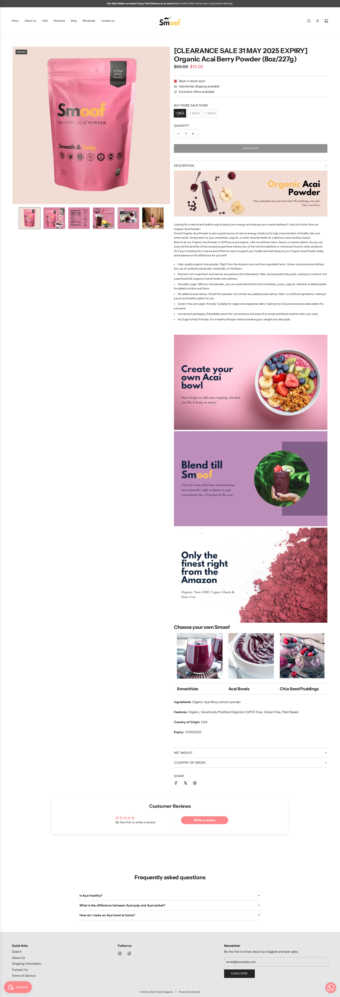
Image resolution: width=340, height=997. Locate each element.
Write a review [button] (204, 820)
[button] (16, 125)
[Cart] (326, 21)
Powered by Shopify (189, 992)
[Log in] (317, 21)
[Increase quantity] (193, 133)
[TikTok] (129, 953)
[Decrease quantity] (178, 133)
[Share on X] (185, 784)
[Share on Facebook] (176, 784)
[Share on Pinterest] (194, 784)
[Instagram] (119, 953)
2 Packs (194, 113)
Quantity (181, 126)
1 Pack (180, 113)
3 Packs (210, 113)
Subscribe (239, 973)
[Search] (309, 21)
